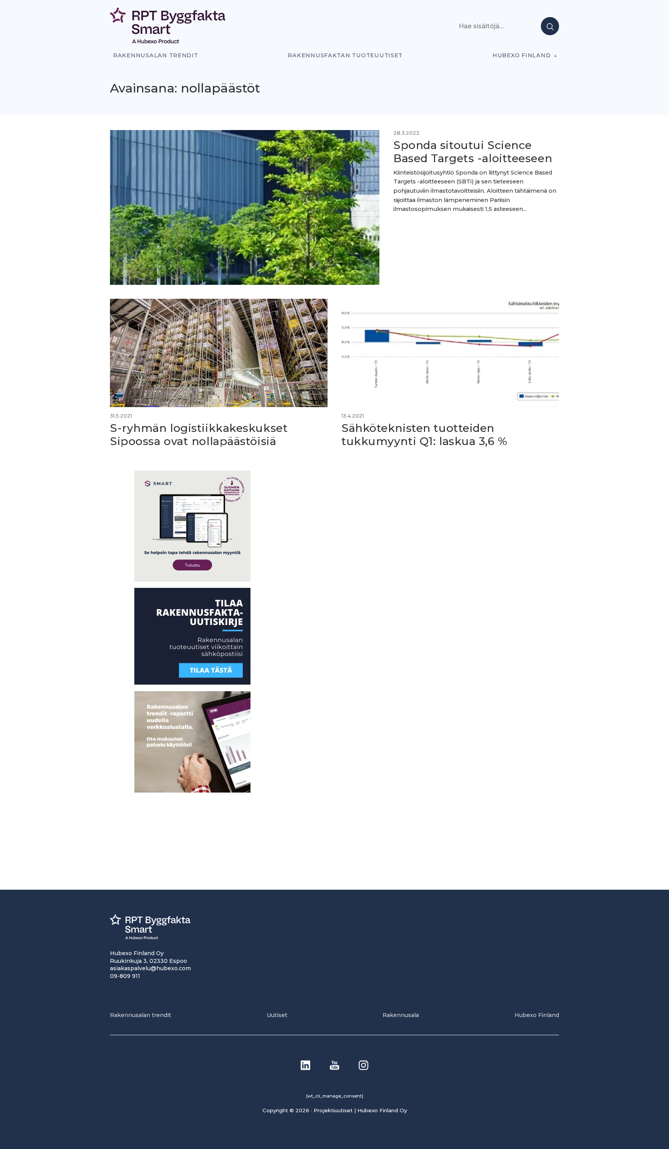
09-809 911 (125, 976)
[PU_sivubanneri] (192, 790)
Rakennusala (401, 1015)
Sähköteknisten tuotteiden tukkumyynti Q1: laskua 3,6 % (424, 434)
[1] (192, 682)
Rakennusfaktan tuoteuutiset (345, 55)
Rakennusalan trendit (155, 55)
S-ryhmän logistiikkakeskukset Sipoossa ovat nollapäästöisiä (199, 434)
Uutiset (277, 1015)
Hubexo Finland (521, 55)
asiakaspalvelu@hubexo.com (150, 968)
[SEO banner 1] (192, 579)
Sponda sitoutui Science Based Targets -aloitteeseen (472, 152)
